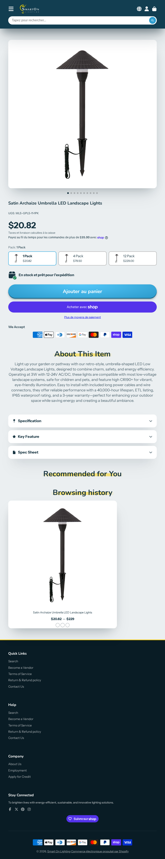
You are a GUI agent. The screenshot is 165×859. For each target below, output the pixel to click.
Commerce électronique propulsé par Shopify (100, 851)
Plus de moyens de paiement (82, 317)
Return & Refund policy (24, 680)
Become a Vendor (20, 668)
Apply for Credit (19, 777)
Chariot (154, 8)
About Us (14, 764)
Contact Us (16, 686)
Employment (17, 770)
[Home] (30, 8)
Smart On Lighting (58, 851)
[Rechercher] (152, 20)
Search (13, 661)
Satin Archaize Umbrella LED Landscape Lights (62, 564)
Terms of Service (20, 674)
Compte (146, 8)
